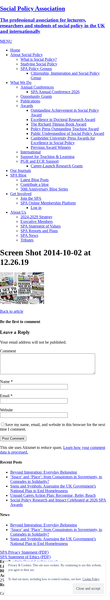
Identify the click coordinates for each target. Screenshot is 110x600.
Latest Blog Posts (34, 180)
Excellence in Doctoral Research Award (63, 119)
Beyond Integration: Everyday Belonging (43, 472)
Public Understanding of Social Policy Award (67, 133)
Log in (36, 207)
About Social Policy (26, 55)
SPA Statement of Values (40, 226)
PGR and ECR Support (39, 161)
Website (6, 410)
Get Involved (20, 194)
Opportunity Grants (36, 96)
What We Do (20, 82)
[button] (6, 41)
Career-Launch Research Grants (57, 166)
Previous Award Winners (51, 147)
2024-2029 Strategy (36, 217)
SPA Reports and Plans (39, 231)
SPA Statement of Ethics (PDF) (25, 557)
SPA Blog (18, 175)
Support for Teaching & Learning (47, 156)
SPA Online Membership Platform (48, 203)
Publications (30, 101)
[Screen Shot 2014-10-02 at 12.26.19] (22, 302)
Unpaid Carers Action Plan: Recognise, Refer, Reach (53, 495)
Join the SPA (30, 198)
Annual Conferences (37, 87)
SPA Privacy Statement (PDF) (24, 552)
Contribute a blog (34, 184)
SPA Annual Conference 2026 (55, 92)
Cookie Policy (91, 579)
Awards (26, 105)
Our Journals (20, 170)
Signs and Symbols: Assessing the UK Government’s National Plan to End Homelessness (53, 488)
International (30, 152)
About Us (18, 212)
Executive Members (36, 221)
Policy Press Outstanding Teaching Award (65, 129)
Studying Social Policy (38, 64)
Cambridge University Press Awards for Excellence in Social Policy (63, 140)
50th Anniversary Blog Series (44, 189)
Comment (8, 351)
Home (15, 50)
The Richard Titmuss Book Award (58, 124)
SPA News (29, 235)
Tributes (27, 240)
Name (5, 381)
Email (5, 396)
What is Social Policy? (38, 59)
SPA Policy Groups (36, 68)
